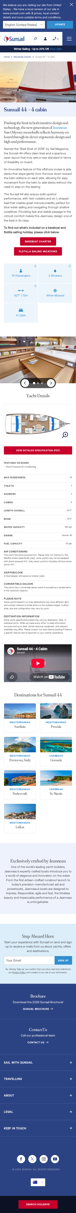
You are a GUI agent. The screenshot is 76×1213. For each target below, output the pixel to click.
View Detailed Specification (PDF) (38, 450)
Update (60, 24)
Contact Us (36, 1042)
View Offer (56, 48)
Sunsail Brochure (36, 1008)
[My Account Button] (45, 39)
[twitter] (32, 1159)
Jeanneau (60, 127)
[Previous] (25, 383)
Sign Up (63, 960)
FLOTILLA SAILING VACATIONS (38, 251)
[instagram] (44, 1159)
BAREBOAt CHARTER (38, 241)
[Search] (35, 39)
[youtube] (55, 1159)
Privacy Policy (19, 972)
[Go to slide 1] (38, 383)
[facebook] (21, 1159)
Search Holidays (38, 1204)
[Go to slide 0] (34, 383)
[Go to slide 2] (42, 383)
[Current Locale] (38, 1182)
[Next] (51, 383)
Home (7, 56)
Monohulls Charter (22, 56)
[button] (38, 1062)
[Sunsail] (14, 39)
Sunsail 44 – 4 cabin (45, 56)
